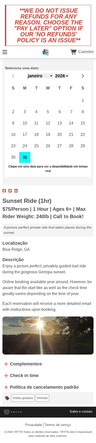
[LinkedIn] (16, 191)
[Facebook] (4, 191)
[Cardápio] (4, 52)
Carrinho (85, 52)
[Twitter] (10, 191)
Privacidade (33, 425)
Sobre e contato (81, 411)
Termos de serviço (58, 425)
